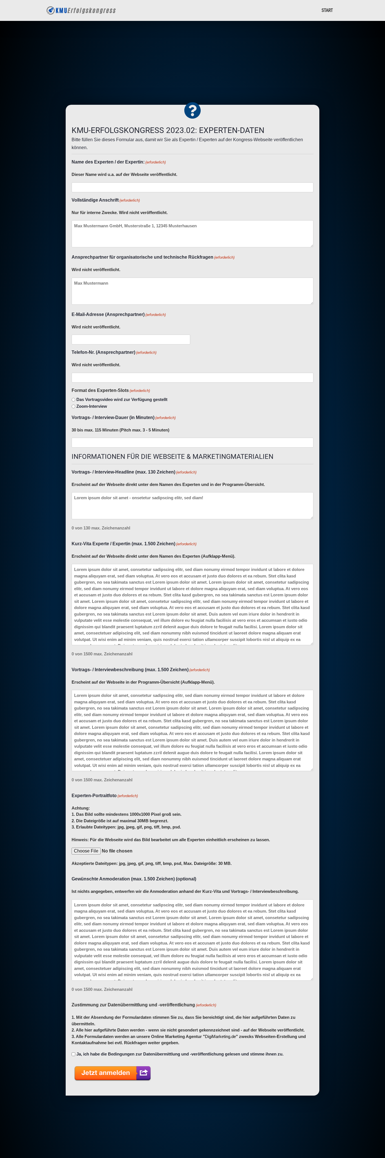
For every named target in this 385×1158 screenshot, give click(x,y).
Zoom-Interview (91, 406)
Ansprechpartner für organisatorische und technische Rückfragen (153, 257)
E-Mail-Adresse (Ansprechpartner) (119, 314)
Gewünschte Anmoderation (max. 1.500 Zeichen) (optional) (134, 878)
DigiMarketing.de (220, 1036)
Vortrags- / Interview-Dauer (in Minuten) (124, 417)
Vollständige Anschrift (106, 200)
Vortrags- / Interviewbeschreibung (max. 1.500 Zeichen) (141, 669)
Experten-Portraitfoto (105, 795)
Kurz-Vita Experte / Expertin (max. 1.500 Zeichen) (134, 543)
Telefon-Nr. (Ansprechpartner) (114, 352)
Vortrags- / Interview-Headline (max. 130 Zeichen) (134, 472)
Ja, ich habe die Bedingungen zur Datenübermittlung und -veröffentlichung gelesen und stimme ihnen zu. (180, 1054)
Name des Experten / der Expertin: (119, 162)
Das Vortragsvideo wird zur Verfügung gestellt (121, 399)
